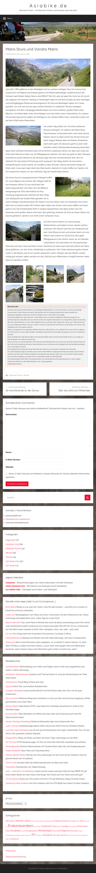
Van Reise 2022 (12, 561)
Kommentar (11, 414)
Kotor (8, 831)
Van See (64, 835)
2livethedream (12, 666)
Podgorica (65, 830)
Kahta (79, 826)
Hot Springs (72, 826)
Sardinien (18, 835)
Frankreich (46, 826)
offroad (26, 375)
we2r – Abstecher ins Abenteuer (20, 771)
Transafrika (10, 767)
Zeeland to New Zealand (17, 783)
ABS (7, 821)
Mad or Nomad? (13, 622)
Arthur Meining (35, 821)
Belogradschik (49, 821)
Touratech (47, 835)
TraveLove (10, 642)
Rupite (81, 831)
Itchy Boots (11, 607)
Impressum (11, 851)
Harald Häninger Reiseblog (18, 721)
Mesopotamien (32, 831)
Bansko (42, 821)
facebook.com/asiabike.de (18, 519)
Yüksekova (14, 839)
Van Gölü (56, 835)
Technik (9, 557)
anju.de (9, 686)
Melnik (23, 831)
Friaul (54, 826)
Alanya (12, 821)
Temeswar (28, 835)
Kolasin (85, 826)
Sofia (22, 835)
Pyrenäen (74, 831)
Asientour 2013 (12, 544)
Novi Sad (56, 831)
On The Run (11, 742)
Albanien (19, 821)
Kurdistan (16, 830)
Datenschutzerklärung (16, 856)
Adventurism (11, 682)
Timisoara (39, 835)
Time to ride (11, 762)
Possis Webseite (13, 750)
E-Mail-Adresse (13, 459)
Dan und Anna (12, 698)
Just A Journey (12, 726)
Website (9, 467)
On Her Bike (11, 633)
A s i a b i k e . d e (48, 6)
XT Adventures (12, 779)
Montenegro (45, 830)
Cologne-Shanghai (14, 690)
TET (33, 834)
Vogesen (78, 835)
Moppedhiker (12, 738)
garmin (59, 826)
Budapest (58, 821)
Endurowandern (20, 826)
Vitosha (73, 835)
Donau (77, 821)
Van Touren (11, 565)
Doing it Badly (12, 706)
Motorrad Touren (15, 375)
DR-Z (82, 821)
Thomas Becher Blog (15, 755)
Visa (69, 835)
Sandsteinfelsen (10, 835)
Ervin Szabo (37, 826)
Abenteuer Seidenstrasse (17, 674)
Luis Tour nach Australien (17, 730)
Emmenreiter (12, 714)
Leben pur (10, 615)
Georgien (65, 826)
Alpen (28, 821)
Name (9, 452)
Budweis (65, 821)
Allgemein (10, 540)
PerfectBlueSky (13, 746)
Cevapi (72, 821)
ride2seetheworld (14, 638)
